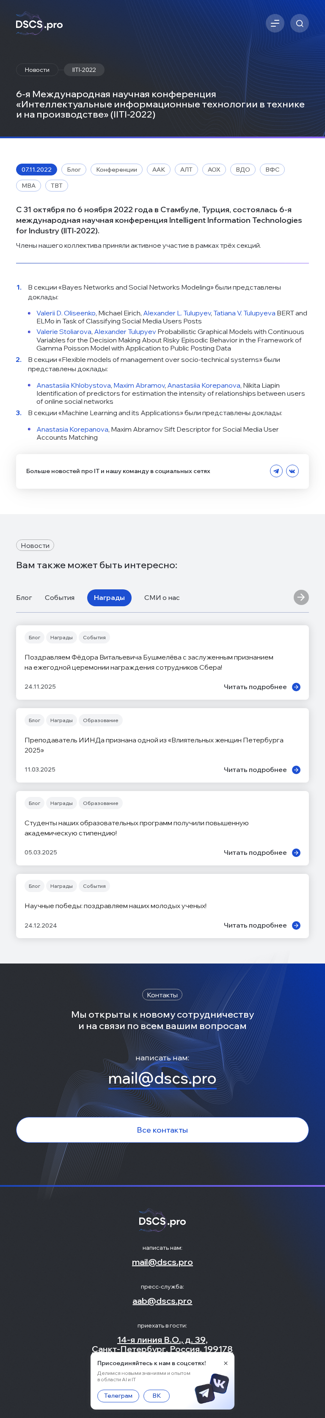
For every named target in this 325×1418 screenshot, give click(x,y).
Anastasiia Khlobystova (73, 385)
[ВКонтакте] (292, 471)
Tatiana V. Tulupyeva (244, 313)
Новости (37, 70)
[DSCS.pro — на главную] (39, 23)
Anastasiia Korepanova (203, 385)
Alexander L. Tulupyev (177, 313)
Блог (24, 597)
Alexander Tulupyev (125, 331)
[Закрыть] (226, 1363)
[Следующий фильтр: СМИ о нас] (301, 598)
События (59, 597)
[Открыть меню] (275, 23)
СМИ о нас (162, 597)
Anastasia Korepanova (72, 429)
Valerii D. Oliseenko (66, 313)
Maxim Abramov (139, 385)
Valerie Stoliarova (63, 331)
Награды (109, 597)
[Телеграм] (276, 471)
